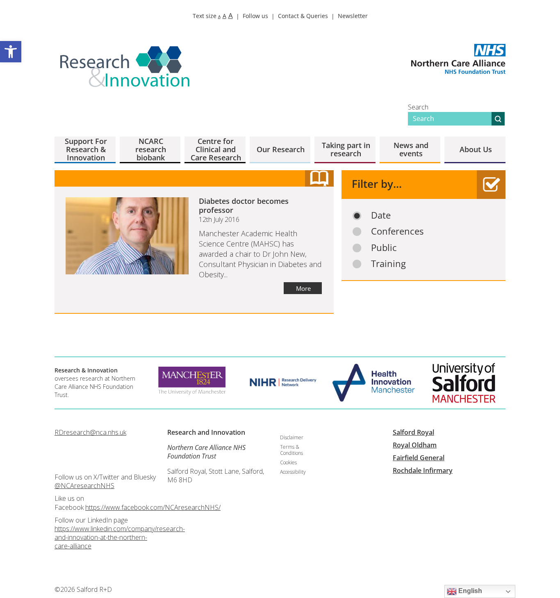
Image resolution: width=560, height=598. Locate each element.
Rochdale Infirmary (423, 470)
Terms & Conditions (291, 449)
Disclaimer (291, 437)
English (469, 590)
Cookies (288, 462)
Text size (213, 16)
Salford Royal (413, 432)
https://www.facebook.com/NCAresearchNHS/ (153, 507)
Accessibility (293, 471)
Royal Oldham (415, 445)
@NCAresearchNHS (84, 485)
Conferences (397, 231)
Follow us (255, 16)
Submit (498, 119)
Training (388, 263)
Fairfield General (418, 457)
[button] (10, 51)
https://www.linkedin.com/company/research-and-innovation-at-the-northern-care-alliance (120, 537)
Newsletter (353, 16)
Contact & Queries (303, 16)
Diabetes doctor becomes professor (244, 205)
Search (418, 107)
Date (381, 215)
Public (384, 247)
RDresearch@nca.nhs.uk (90, 432)
